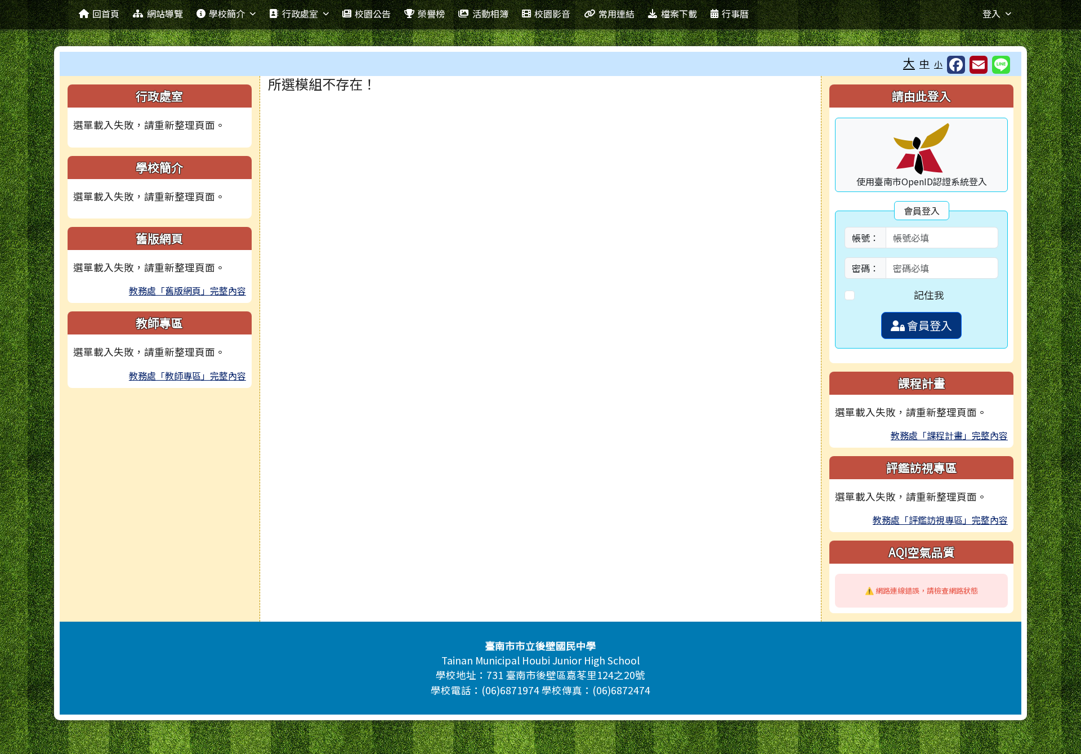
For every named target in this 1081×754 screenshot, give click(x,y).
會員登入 (928, 325)
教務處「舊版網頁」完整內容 (187, 290)
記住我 (929, 295)
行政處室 (300, 13)
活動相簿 (490, 13)
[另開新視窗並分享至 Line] (1001, 65)
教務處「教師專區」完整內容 (187, 375)
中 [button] (924, 63)
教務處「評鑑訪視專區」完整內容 (940, 520)
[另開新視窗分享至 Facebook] (956, 65)
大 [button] (909, 62)
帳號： (865, 237)
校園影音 (552, 13)
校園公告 (373, 13)
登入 (991, 13)
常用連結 (616, 13)
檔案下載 (679, 13)
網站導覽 (165, 13)
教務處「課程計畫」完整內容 (949, 435)
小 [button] (938, 64)
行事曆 (735, 13)
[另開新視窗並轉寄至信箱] (979, 65)
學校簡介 (227, 13)
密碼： (865, 268)
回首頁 (105, 13)
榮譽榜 (431, 13)
